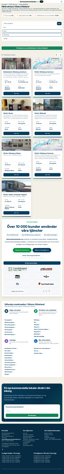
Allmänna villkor (27, 437)
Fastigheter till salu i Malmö (41, 459)
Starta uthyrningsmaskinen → (32, 255)
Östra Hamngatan (10, 324)
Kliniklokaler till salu (10, 348)
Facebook (3, 449)
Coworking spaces (10, 362)
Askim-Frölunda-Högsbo (41, 329)
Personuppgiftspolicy (29, 440)
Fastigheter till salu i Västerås (42, 462)
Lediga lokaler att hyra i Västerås (11, 462)
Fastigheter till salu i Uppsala (42, 460)
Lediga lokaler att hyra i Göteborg (11, 457)
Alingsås (36, 324)
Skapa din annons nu (22, 250)
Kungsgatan (8, 320)
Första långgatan (9, 327)
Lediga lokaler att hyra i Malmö (10, 459)
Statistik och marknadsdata (42, 348)
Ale (35, 322)
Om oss (36, 350)
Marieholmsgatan (10, 334)
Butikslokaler (8, 355)
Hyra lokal (4, 4)
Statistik (46, 436)
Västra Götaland (23, 4)
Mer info (16, 93)
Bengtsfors (37, 331)
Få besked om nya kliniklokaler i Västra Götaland (32, 48)
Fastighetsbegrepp (49, 437)
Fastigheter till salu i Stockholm (42, 456)
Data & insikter (48, 433)
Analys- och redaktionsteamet (52, 439)
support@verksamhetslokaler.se (11, 439)
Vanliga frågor (38, 353)
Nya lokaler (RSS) (28, 445)
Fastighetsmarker (10, 369)
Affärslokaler (8, 371)
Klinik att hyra (13, 4)
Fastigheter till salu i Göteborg (42, 457)
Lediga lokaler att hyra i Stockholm (11, 456)
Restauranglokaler (10, 364)
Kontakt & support (28, 434)
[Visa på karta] (56, 54)
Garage (7, 374)
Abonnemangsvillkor (28, 436)
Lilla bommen (8, 332)
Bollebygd (37, 334)
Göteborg (36, 320)
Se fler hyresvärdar (32, 263)
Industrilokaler (9, 360)
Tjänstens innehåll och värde (31, 439)
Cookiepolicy (26, 442)
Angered (36, 327)
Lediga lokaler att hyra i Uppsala (11, 460)
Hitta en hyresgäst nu (42, 250)
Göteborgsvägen (9, 322)
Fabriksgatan (8, 329)
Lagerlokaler (8, 357)
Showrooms (8, 367)
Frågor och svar (48, 434)
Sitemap (25, 444)
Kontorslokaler (9, 353)
